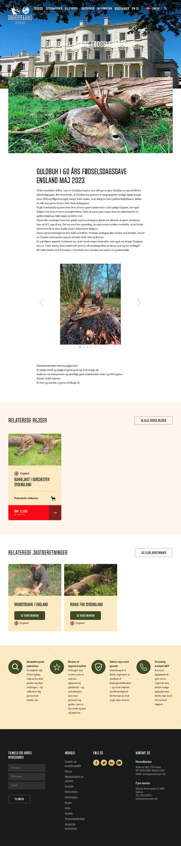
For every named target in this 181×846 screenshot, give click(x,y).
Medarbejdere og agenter (74, 779)
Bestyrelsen (71, 792)
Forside (38, 8)
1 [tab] (80, 347)
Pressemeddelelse (75, 819)
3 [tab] (87, 347)
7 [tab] (101, 347)
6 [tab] (97, 347)
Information (71, 797)
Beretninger (122, 8)
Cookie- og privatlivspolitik (73, 764)
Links (67, 808)
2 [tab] (83, 347)
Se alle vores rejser (153, 420)
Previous (44, 304)
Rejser (68, 803)
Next (137, 304)
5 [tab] (94, 347)
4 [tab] (90, 347)
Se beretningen (30, 615)
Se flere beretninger (153, 552)
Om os (68, 771)
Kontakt (69, 786)
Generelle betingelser (71, 826)
